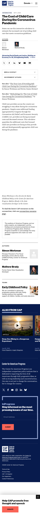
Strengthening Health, (21, 57)
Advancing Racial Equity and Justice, (15, 55)
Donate (27, 3)
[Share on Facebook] (9, 63)
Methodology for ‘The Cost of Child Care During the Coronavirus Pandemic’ (19, 95)
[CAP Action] (9, 449)
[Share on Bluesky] (19, 63)
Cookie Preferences (8, 478)
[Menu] (36, 3)
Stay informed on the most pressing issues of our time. (17, 407)
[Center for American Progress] (4, 3)
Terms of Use (6, 469)
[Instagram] (16, 390)
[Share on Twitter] (4, 63)
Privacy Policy (6, 471)
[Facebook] (8, 390)
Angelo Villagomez (17, 350)
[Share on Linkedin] (14, 63)
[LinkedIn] (21, 390)
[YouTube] (12, 390)
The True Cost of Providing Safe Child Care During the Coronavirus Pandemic (19, 84)
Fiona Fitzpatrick (7, 350)
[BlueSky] (25, 390)
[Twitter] (3, 390)
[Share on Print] (30, 63)
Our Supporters (6, 476)
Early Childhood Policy (14, 287)
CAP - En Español (7, 474)
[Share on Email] (25, 63)
